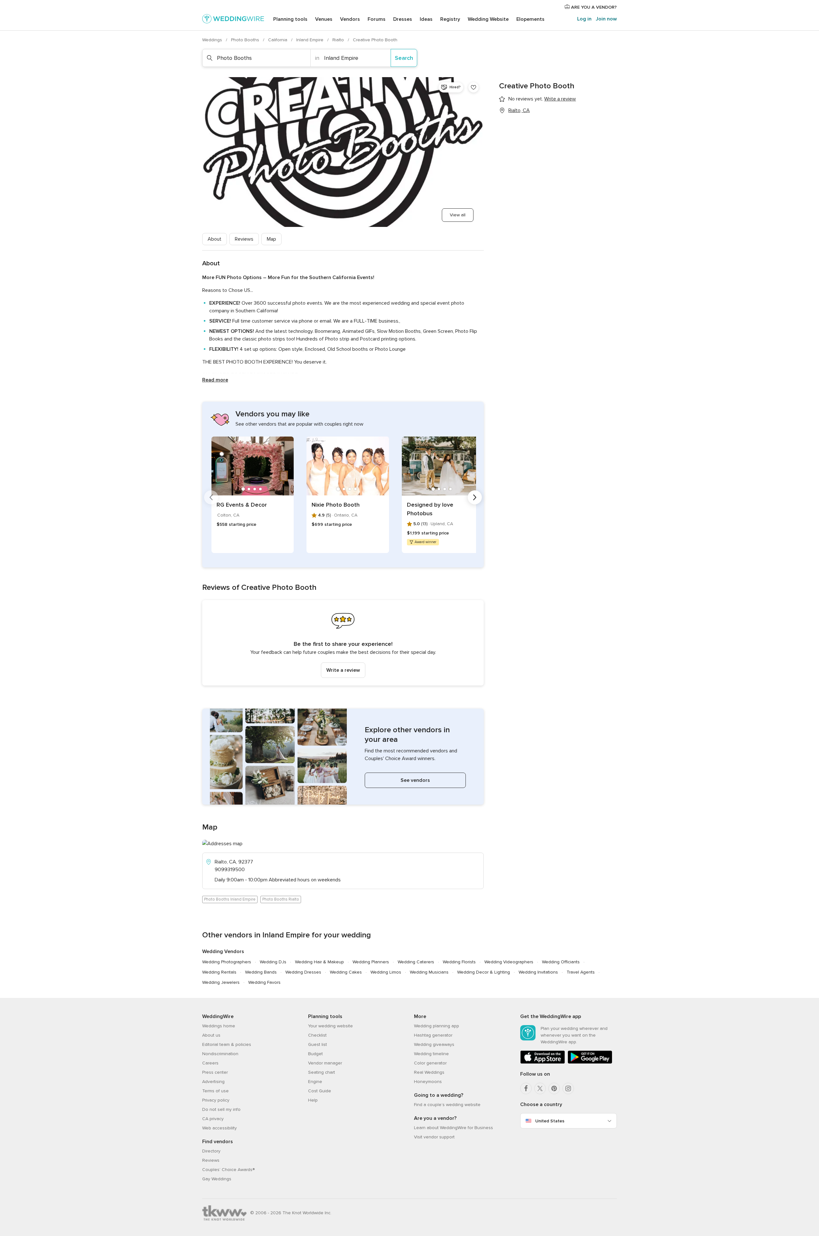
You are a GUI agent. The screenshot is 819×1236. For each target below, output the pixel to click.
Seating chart (321, 1072)
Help (313, 1100)
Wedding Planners (371, 962)
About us (211, 1035)
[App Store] (542, 1062)
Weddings (212, 40)
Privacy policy (215, 1100)
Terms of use (215, 1091)
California (278, 40)
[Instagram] (568, 1088)
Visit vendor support (434, 1137)
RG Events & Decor (242, 504)
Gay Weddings (216, 1179)
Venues (323, 19)
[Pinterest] (554, 1088)
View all (457, 215)
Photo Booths (245, 40)
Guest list (317, 1044)
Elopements (530, 19)
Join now (606, 19)
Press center (215, 1072)
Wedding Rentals (219, 972)
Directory (211, 1151)
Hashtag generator (433, 1035)
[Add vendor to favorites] (473, 87)
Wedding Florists (459, 962)
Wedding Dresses (303, 972)
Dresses (402, 19)
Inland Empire (310, 40)
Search (404, 57)
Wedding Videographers (508, 962)
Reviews (244, 239)
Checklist (317, 1035)
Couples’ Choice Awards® (228, 1169)
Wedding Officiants (561, 962)
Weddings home (218, 1026)
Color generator (430, 1063)
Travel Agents (581, 972)
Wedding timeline (431, 1053)
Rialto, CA (519, 110)
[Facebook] (526, 1088)
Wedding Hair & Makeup (319, 962)
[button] (343, 643)
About (214, 239)
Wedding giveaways (434, 1044)
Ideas (426, 19)
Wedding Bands (261, 972)
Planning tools (290, 19)
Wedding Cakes (346, 972)
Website (488, 19)
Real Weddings (429, 1072)
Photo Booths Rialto (280, 899)
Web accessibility (219, 1128)
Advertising (213, 1081)
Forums (377, 19)
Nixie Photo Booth (336, 504)
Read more (215, 380)
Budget (315, 1053)
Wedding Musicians (429, 972)
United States (549, 1121)
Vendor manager (325, 1063)
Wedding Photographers (226, 962)
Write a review (343, 670)
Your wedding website (330, 1026)
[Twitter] (540, 1088)
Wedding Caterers (416, 962)
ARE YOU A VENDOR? (593, 7)
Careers (210, 1063)
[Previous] (211, 497)
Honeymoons (428, 1081)
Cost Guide (319, 1091)
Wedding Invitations (538, 972)
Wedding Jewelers (221, 982)
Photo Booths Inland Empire (230, 899)
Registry (450, 19)
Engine (315, 1081)
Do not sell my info (221, 1109)
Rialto (338, 40)
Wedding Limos (385, 972)
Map (271, 239)
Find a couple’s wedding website (447, 1104)
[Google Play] (590, 1062)
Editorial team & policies (226, 1044)
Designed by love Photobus (430, 509)
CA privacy (213, 1118)
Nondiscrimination (220, 1053)
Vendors (350, 19)
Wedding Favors (264, 982)
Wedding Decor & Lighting (483, 972)
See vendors (415, 780)
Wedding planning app (436, 1026)
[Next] (475, 497)
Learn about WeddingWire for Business (453, 1127)
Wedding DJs (273, 962)
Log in (584, 19)
